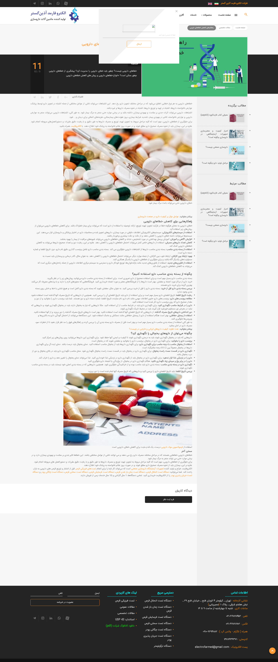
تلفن (60, 593)
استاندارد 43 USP (124, 619)
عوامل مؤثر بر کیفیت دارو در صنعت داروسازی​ (158, 217)
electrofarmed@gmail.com (212, 647)
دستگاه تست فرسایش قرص (101, 472)
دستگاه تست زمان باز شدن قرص (130, 472)
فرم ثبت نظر (168, 499)
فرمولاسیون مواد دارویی (172, 447)
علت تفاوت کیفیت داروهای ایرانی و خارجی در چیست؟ (154, 329)
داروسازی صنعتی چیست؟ (217, 147)
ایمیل (97, 593)
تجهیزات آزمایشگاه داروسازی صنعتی (147, 469)
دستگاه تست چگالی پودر (52, 472)
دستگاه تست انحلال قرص (157, 472)
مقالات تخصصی (125, 613)
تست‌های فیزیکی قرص (85, 469)
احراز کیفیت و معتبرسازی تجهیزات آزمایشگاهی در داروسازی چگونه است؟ (214, 134)
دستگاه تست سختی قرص (76, 472)
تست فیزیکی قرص (124, 601)
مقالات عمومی (127, 607)
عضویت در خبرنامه (65, 602)
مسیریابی (214, 604)
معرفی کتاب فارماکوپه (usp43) (214, 115)
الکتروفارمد (76, 126)
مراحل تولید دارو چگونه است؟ (215, 163)
